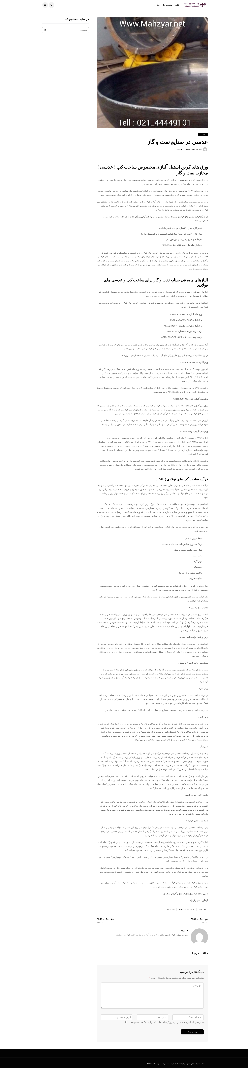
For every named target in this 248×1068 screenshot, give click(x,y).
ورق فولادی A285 (199, 920)
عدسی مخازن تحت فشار (186, 909)
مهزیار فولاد (170, 909)
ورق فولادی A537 (105, 920)
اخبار (158, 5)
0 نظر (178, 149)
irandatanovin (151, 1064)
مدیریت (199, 149)
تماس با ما (168, 5)
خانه (177, 5)
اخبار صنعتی (201, 909)
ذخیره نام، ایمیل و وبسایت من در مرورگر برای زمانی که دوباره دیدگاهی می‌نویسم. (167, 1022)
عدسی (203, 134)
